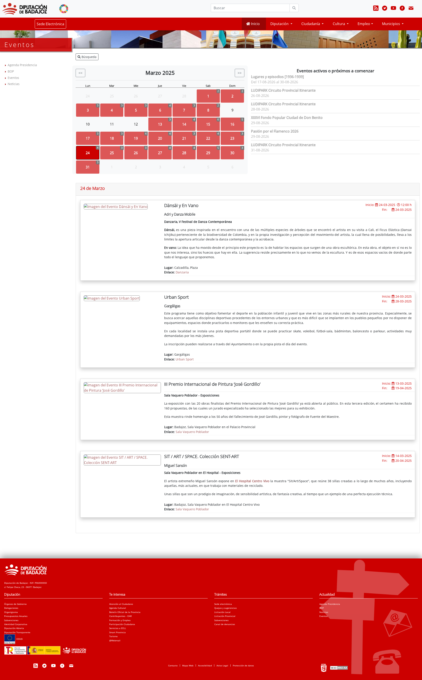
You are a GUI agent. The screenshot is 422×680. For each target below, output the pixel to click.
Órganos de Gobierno (15, 603)
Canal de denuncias (224, 624)
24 (88, 152)
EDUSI (19, 638)
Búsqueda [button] (88, 57)
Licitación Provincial (224, 616)
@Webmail (114, 640)
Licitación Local (222, 612)
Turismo (113, 636)
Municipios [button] (391, 23)
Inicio (255, 23)
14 (184, 124)
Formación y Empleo (120, 620)
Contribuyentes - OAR (120, 616)
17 (88, 138)
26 (136, 152)
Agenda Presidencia (22, 65)
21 (184, 138)
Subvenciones (11, 620)
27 (160, 152)
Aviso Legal (222, 665)
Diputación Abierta (14, 628)
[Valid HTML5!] (323, 667)
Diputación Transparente (17, 632)
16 (232, 124)
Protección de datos (243, 665)
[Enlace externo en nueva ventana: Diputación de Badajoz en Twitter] (384, 9)
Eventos (13, 78)
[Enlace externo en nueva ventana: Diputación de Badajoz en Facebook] (402, 9)
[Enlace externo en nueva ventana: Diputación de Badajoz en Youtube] (393, 9)
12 (136, 124)
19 (136, 138)
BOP (11, 71)
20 (160, 138)
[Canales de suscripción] (375, 9)
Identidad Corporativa (15, 624)
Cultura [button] (339, 23)
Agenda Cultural (117, 607)
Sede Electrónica (50, 24)
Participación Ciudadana (122, 624)
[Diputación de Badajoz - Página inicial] (24, 9)
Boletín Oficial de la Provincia (124, 612)
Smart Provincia (117, 632)
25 (112, 152)
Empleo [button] (364, 23)
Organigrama (11, 612)
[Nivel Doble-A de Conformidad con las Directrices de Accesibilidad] (338, 667)
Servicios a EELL (117, 628)
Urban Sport (185, 359)
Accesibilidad (205, 665)
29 (208, 152)
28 (184, 152)
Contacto (173, 665)
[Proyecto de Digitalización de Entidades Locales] (46, 649)
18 (112, 138)
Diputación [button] (279, 23)
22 (208, 138)
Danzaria (182, 272)
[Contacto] (411, 9)
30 (232, 152)
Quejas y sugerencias (225, 607)
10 (88, 124)
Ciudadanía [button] (311, 23)
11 (112, 124)
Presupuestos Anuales (15, 616)
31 (88, 167)
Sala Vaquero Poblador (192, 432)
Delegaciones (11, 607)
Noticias (14, 84)
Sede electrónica (223, 603)
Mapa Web (187, 665)
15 (208, 124)
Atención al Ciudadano (121, 603)
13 (160, 124)
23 (232, 138)
